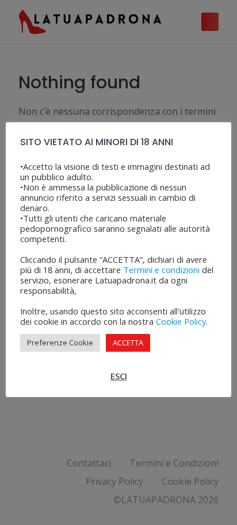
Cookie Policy (181, 321)
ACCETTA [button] (128, 342)
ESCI (118, 376)
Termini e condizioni (161, 269)
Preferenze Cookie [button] (60, 342)
